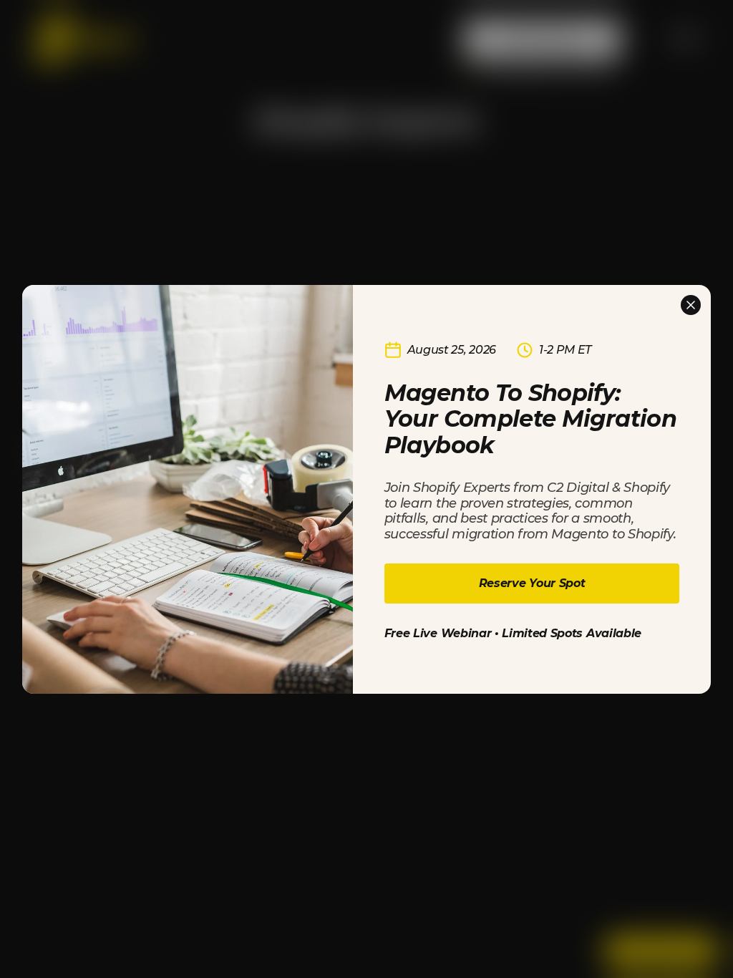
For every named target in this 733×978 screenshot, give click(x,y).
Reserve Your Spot (532, 583)
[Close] (691, 305)
